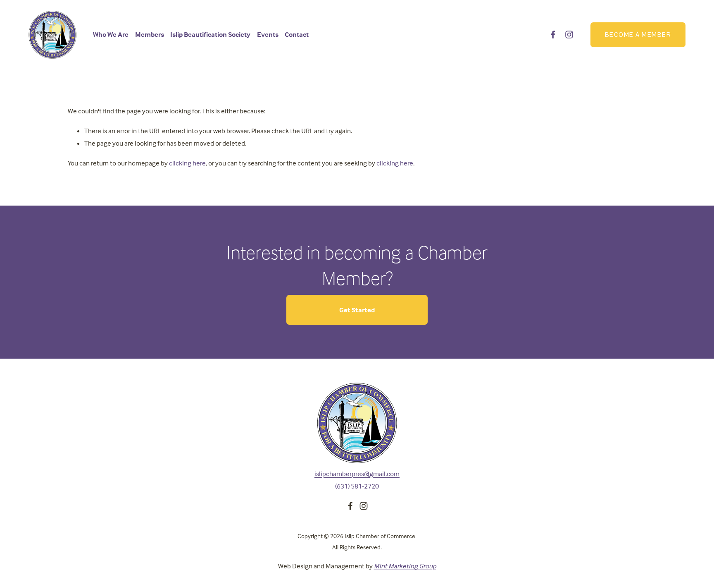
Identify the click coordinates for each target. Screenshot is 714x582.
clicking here (187, 163)
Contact (297, 34)
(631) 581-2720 (357, 486)
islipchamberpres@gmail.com (357, 473)
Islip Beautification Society (210, 34)
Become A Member (638, 34)
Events (267, 34)
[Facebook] (553, 34)
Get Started (357, 310)
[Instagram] (569, 34)
